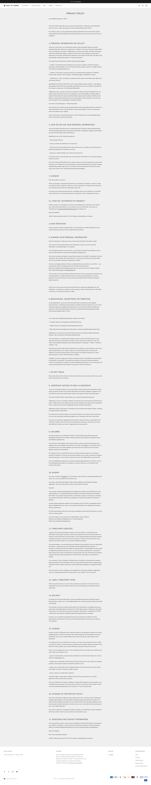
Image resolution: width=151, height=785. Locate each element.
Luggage (110, 755)
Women (50, 5)
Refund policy (139, 760)
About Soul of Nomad (75, 763)
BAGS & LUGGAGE (36, 5)
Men (44, 5)
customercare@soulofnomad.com (67, 209)
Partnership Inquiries (141, 766)
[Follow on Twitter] (8, 771)
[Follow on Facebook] (4, 771)
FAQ (136, 755)
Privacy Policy (139, 763)
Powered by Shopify (70, 778)
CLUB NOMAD (78, 1)
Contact (137, 757)
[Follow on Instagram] (13, 771)
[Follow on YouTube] (17, 771)
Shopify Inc (65, 476)
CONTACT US (59, 5)
